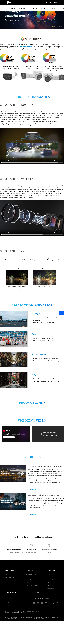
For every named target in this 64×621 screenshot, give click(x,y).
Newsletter (29, 582)
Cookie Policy (54, 617)
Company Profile (10, 592)
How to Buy (29, 579)
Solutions (22, 8)
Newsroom (51, 570)
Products (11, 8)
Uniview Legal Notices (40, 618)
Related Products (10, 570)
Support (33, 8)
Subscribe (36, 592)
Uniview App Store (31, 574)
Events (49, 582)
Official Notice (38, 617)
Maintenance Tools (31, 576)
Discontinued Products (32, 585)
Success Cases (51, 579)
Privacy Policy (46, 617)
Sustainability (51, 588)
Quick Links (29, 570)
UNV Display (8, 577)
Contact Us (8, 596)
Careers (7, 599)
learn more (33, 489)
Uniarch (7, 574)
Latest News (50, 576)
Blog (48, 574)
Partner (43, 8)
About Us (53, 9)
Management (8, 601)
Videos (49, 585)
